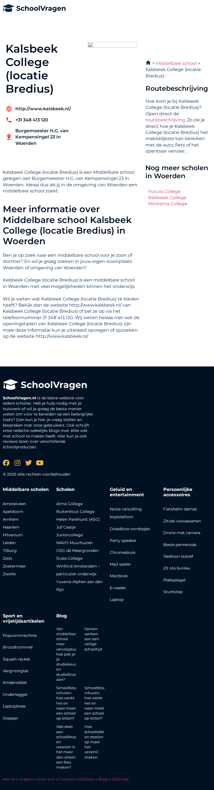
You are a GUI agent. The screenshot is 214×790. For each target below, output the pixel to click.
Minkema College (167, 203)
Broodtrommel (18, 647)
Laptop (116, 599)
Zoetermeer (14, 566)
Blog (61, 615)
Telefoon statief (178, 556)
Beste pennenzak (179, 544)
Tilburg (10, 550)
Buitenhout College (75, 511)
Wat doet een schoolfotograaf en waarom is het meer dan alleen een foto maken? (70, 746)
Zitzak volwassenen (182, 521)
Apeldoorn (13, 511)
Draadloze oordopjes (130, 528)
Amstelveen (14, 503)
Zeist (7, 558)
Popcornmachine (20, 635)
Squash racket (16, 659)
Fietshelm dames (180, 509)
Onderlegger (15, 694)
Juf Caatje (66, 527)
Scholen (86, 779)
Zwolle (9, 573)
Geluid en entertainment (127, 492)
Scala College (69, 558)
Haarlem (11, 527)
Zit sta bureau (176, 568)
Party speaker (123, 540)
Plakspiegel (174, 580)
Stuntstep (173, 591)
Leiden (9, 542)
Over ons (46, 779)
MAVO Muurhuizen (74, 542)
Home (9, 779)
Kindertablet (15, 682)
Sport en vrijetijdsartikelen (23, 618)
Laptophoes (14, 706)
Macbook (119, 575)
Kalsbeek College (167, 197)
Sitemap (120, 779)
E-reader (118, 587)
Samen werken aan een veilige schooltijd (93, 639)
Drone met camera (181, 532)
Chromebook (122, 552)
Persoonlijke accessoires (177, 492)
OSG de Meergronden (77, 550)
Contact (66, 779)
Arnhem (11, 519)
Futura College (164, 191)
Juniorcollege (69, 534)
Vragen (26, 779)
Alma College (69, 503)
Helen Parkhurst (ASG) (78, 519)
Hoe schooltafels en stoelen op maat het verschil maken (95, 741)
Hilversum (13, 534)
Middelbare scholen (26, 489)
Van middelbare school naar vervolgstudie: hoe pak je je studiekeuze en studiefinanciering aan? (73, 654)
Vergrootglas (15, 670)
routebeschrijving (165, 120)
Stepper (10, 718)
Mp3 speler (120, 564)
